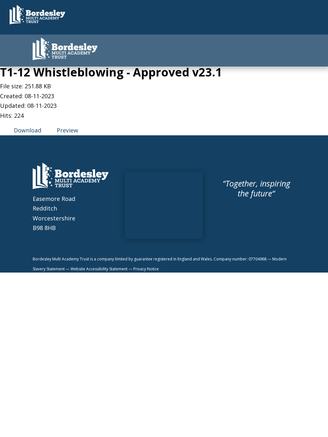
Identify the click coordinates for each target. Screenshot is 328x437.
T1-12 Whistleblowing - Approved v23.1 (111, 72)
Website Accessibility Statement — (101, 269)
